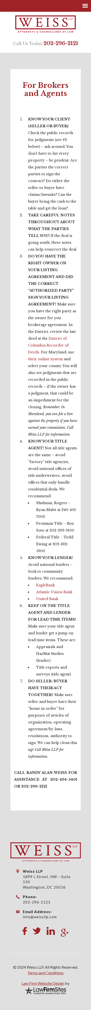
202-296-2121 (60, 43)
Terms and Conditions (45, 972)
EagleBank (45, 585)
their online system (45, 359)
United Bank (47, 599)
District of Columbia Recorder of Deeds (48, 345)
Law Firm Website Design (43, 983)
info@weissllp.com (40, 917)
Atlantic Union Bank (54, 592)
